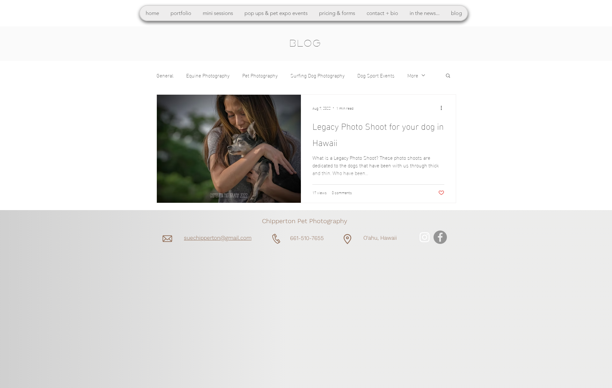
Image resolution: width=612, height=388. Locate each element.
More (412, 75)
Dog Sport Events (376, 75)
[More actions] (443, 108)
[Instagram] (424, 237)
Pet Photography (260, 75)
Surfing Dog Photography (317, 75)
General (165, 75)
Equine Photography (207, 75)
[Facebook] (440, 237)
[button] (180, 13)
